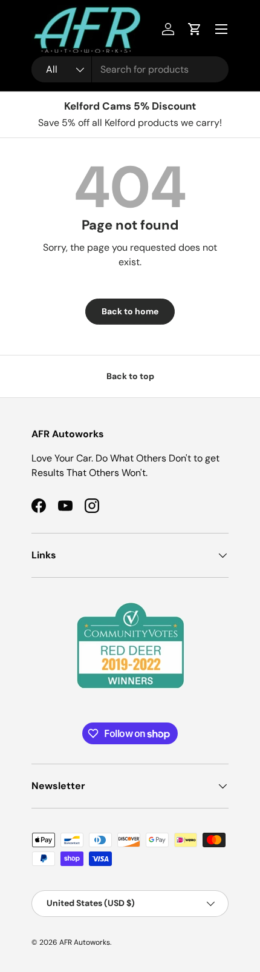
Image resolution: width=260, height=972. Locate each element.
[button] (194, 29)
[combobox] (130, 69)
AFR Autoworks (84, 942)
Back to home (130, 311)
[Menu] (221, 29)
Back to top (130, 376)
